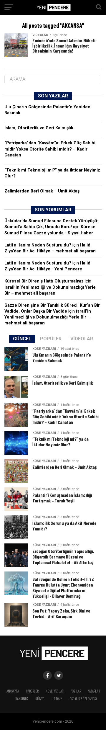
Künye (39, 698)
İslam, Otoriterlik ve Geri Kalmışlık (38, 127)
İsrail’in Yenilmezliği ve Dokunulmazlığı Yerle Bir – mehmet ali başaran (47, 317)
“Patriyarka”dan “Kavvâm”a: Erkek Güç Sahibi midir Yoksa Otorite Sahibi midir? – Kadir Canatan (49, 149)
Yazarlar (94, 691)
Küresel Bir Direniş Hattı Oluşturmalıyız (44, 281)
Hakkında (21, 698)
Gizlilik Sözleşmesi (83, 698)
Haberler (32, 691)
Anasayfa (12, 691)
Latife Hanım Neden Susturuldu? (37, 245)
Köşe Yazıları (55, 691)
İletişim (57, 698)
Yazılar (76, 691)
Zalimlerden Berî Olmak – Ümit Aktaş (42, 191)
